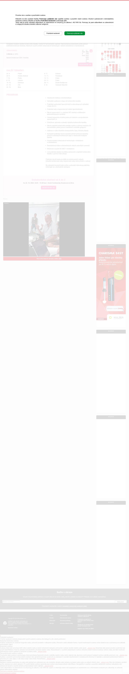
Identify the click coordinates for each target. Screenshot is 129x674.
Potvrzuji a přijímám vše (75, 33)
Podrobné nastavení (53, 33)
